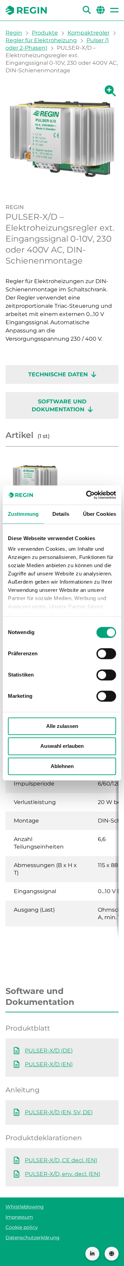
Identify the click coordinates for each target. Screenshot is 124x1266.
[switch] (106, 653)
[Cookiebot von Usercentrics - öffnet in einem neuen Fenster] (87, 494)
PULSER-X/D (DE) (49, 1050)
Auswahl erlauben (62, 746)
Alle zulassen (62, 726)
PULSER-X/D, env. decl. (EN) (62, 1174)
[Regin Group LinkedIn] (92, 1254)
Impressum (19, 1217)
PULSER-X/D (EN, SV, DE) (59, 1112)
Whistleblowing (25, 1207)
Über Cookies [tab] (99, 514)
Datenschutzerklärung (33, 1237)
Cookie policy (22, 1227)
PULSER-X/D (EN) (49, 1064)
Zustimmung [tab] (23, 514)
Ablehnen (62, 766)
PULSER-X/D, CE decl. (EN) (61, 1160)
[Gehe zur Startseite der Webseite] (26, 10)
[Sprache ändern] (111, 1254)
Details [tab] (60, 514)
